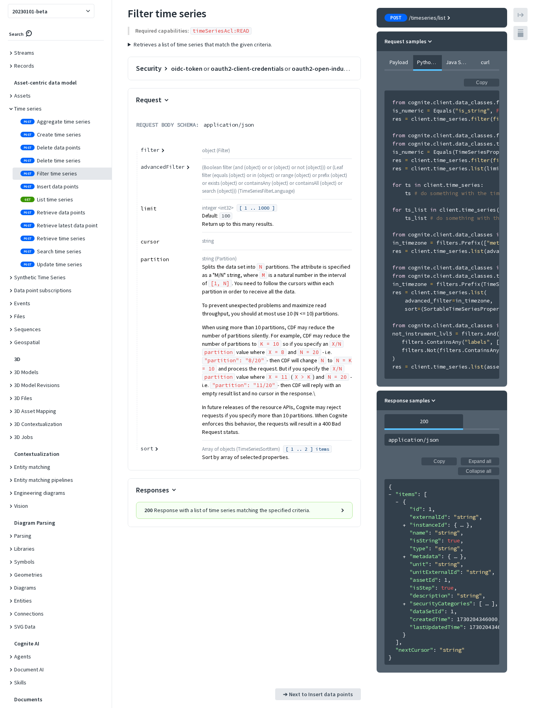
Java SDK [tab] (456, 62)
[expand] (404, 525)
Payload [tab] (399, 62)
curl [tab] (485, 62)
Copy (481, 82)
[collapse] (390, 495)
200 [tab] (424, 421)
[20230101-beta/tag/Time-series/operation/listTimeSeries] (123, 11)
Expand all (480, 461)
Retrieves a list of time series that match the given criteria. (203, 44)
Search (16, 34)
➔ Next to (318, 694)
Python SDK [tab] (429, 62)
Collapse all (478, 471)
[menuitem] (59, 53)
